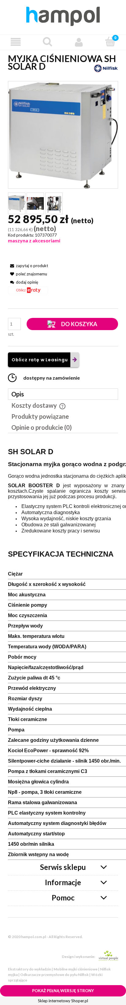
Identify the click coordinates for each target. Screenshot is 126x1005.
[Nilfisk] (106, 67)
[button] (15, 42)
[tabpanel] (63, 651)
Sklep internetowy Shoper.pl (63, 1000)
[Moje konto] (78, 42)
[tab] (63, 394)
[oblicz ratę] (28, 292)
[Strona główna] (63, 15)
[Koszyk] (110, 41)
